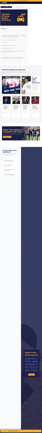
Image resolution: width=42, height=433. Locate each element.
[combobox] (31, 358)
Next (31, 374)
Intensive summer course (24, 0)
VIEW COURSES (6, 136)
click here (20, 36)
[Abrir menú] (40, 2)
